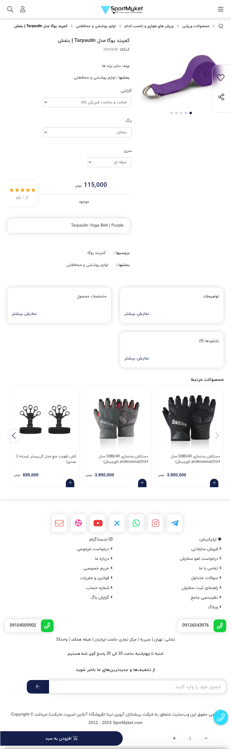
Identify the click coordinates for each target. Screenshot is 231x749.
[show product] (214, 482)
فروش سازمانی (205, 549)
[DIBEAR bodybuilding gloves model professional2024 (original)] (189, 419)
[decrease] (206, 738)
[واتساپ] (136, 523)
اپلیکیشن (208, 539)
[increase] (174, 738)
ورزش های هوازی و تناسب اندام (149, 26)
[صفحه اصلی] (220, 26)
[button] (14, 436)
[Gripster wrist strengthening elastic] (45, 419)
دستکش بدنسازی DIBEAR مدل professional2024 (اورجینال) (195, 459)
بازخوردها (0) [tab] (209, 341)
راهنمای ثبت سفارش (200, 588)
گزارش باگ (100, 597)
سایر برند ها (111, 66)
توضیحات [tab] (211, 296)
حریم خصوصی (97, 568)
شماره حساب (98, 588)
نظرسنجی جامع (205, 597)
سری (128, 151)
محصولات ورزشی (195, 26)
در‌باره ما (102, 559)
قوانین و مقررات (95, 578)
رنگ (128, 121)
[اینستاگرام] (155, 523)
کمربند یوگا (97, 253)
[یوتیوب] (97, 523)
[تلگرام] (174, 523)
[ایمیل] (59, 523)
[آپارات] (78, 523)
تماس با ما (209, 568)
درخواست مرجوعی (93, 549)
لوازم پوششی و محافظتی (96, 26)
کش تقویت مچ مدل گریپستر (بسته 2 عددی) (46, 459)
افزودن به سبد (59, 738)
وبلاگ (213, 607)
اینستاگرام (99, 539)
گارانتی (126, 91)
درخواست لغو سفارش (199, 559)
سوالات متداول (205, 578)
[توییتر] (117, 523)
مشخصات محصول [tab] (91, 296)
